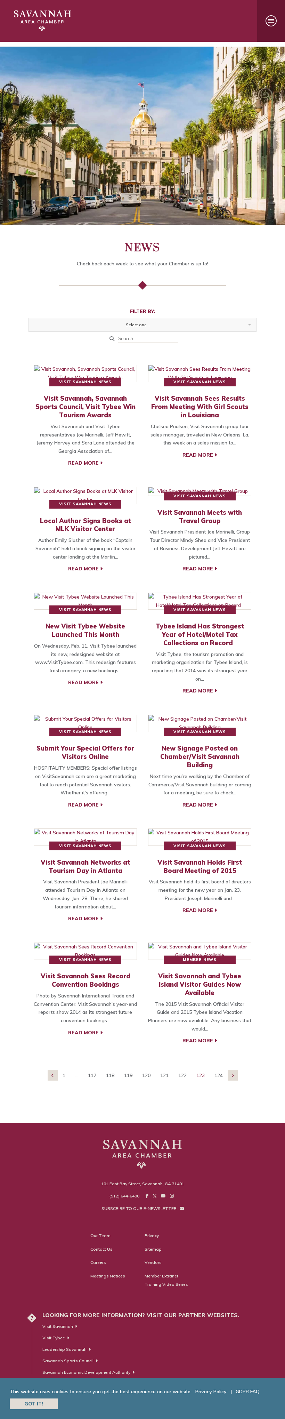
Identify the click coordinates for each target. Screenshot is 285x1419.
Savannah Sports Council (67, 1360)
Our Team (100, 1235)
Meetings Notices (107, 1275)
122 (182, 1075)
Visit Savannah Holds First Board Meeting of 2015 (199, 866)
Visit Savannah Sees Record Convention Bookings (85, 980)
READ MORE (84, 463)
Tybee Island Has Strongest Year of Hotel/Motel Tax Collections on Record (200, 634)
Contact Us (101, 1249)
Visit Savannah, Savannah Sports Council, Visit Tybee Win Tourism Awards (85, 406)
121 (164, 1075)
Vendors (153, 1262)
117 (92, 1075)
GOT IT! (33, 1404)
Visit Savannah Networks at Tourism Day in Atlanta (85, 866)
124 (218, 1075)
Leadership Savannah (64, 1349)
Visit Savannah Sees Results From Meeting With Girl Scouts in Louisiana (200, 406)
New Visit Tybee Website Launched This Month (85, 630)
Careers (98, 1262)
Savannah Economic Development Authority (86, 1372)
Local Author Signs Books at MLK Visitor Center (85, 525)
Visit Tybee (53, 1337)
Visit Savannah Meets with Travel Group (199, 516)
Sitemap (153, 1249)
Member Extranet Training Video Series (166, 1280)
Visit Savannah (57, 1326)
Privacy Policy (211, 1391)
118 (110, 1075)
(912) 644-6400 (124, 1195)
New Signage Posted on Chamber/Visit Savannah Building (199, 756)
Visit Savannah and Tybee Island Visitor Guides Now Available (199, 984)
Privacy (152, 1235)
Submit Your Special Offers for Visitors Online (85, 752)
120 (146, 1075)
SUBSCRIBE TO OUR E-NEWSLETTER (139, 1208)
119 (128, 1075)
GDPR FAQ (248, 1391)
